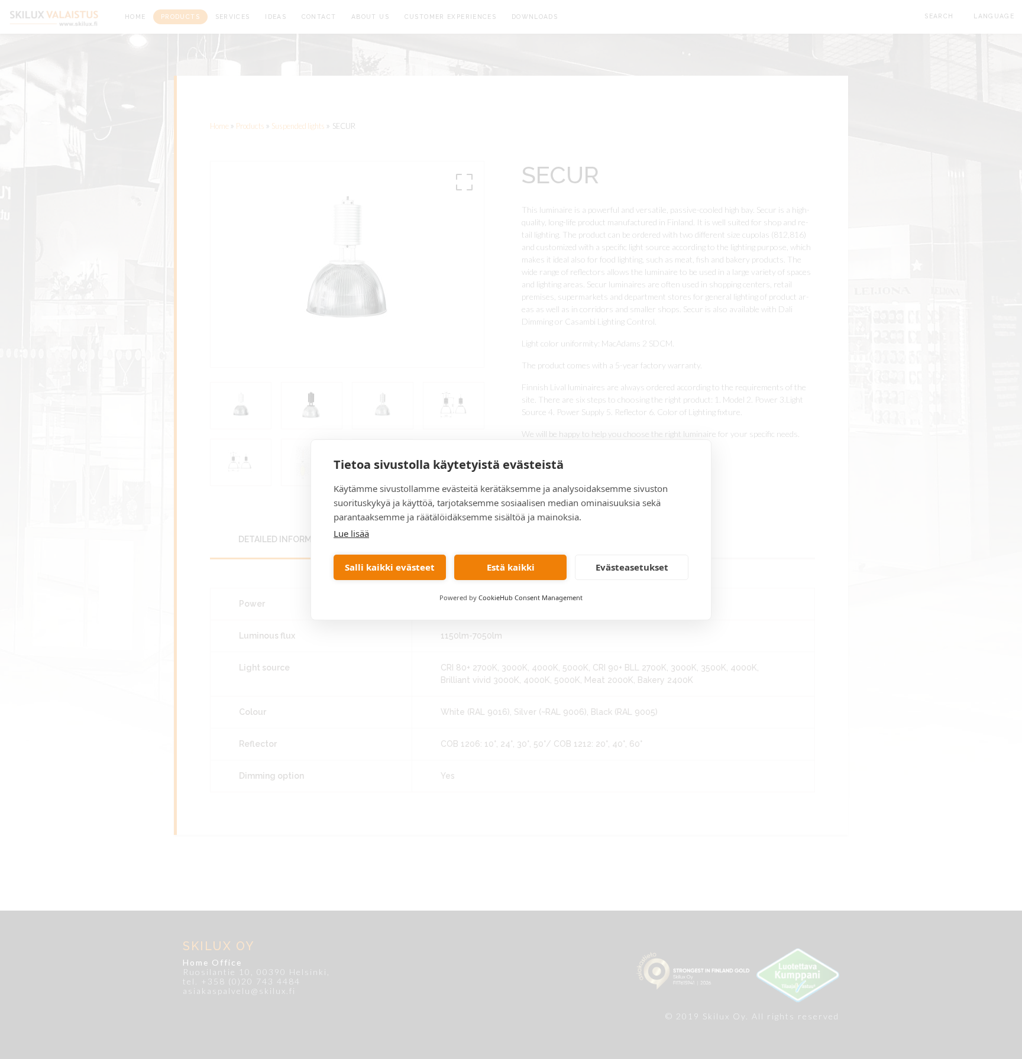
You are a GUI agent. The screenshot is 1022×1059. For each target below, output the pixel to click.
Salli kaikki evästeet (390, 567)
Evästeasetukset (632, 567)
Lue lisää (351, 533)
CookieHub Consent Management (530, 597)
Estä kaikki (511, 567)
